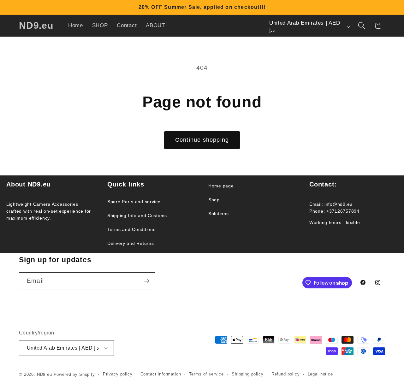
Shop (214, 199)
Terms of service (206, 374)
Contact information (160, 374)
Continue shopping (202, 140)
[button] (361, 25)
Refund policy (285, 374)
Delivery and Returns (130, 243)
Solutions (218, 213)
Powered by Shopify (74, 374)
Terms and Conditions (131, 229)
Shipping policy (248, 374)
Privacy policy (118, 374)
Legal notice (320, 374)
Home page (221, 185)
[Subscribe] (146, 281)
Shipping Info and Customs (137, 215)
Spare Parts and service (134, 201)
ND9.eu (44, 374)
